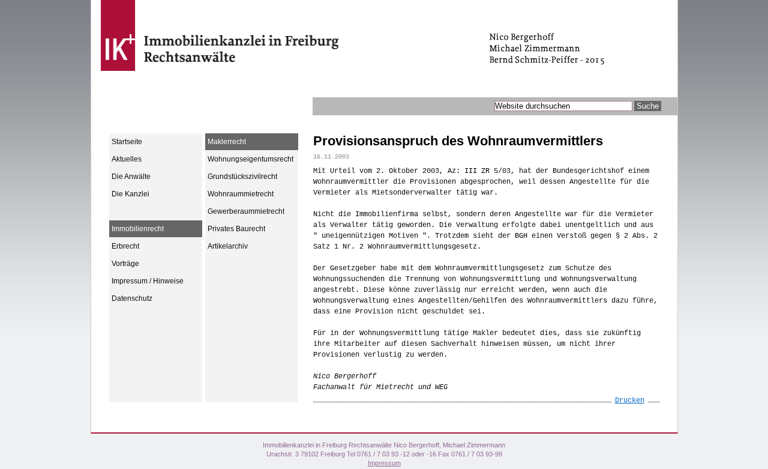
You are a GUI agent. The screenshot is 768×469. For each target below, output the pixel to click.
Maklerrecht (227, 142)
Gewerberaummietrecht (246, 211)
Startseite (127, 142)
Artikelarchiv (228, 246)
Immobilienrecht (138, 229)
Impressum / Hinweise (148, 281)
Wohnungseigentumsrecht (250, 159)
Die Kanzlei (130, 194)
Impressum (384, 463)
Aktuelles (127, 159)
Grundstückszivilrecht (242, 176)
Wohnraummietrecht (241, 194)
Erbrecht (125, 246)
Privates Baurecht (236, 229)
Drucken (629, 400)
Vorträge (125, 263)
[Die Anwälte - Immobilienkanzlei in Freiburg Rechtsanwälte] (285, 75)
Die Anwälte (131, 176)
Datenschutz (132, 298)
